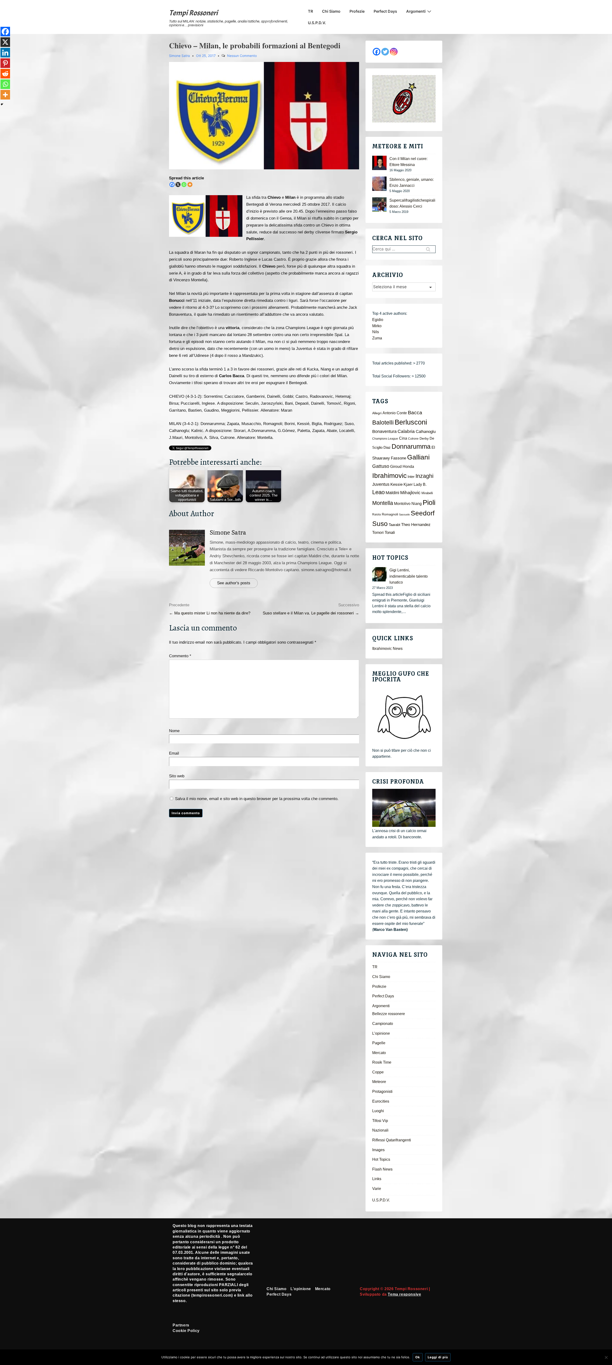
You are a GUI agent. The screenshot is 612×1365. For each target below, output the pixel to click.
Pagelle (378, 1043)
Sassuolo (404, 514)
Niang (416, 504)
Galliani (418, 457)
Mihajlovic (410, 492)
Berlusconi (411, 422)
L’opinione (381, 1033)
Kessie (396, 484)
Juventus (380, 484)
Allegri (377, 413)
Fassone (398, 458)
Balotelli (383, 422)
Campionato (382, 1024)
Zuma (377, 338)
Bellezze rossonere (388, 1014)
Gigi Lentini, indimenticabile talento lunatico (408, 576)
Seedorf (423, 513)
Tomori (378, 532)
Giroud (396, 466)
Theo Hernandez (416, 524)
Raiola (376, 514)
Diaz (387, 447)
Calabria (406, 431)
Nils (375, 332)
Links (376, 1179)
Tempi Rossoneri (193, 13)
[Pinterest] (5, 63)
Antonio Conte (394, 413)
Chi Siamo (331, 11)
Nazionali (380, 1130)
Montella (382, 503)
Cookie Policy (186, 1331)
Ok (417, 1357)
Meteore (379, 1082)
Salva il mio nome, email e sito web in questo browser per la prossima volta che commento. (257, 798)
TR (310, 11)
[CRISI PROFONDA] (404, 808)
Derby (424, 438)
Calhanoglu (426, 431)
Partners (181, 1325)
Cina (403, 438)
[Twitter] (385, 51)
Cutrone (413, 438)
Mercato (379, 1053)
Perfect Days (385, 11)
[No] (606, 1357)
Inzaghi (424, 476)
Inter (411, 477)
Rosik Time (381, 1062)
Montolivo (402, 503)
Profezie (357, 11)
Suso (380, 523)
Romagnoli (390, 514)
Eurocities (380, 1101)
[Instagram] (394, 51)
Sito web (176, 776)
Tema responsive (404, 1294)
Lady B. (420, 484)
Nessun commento (242, 56)
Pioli (429, 502)
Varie (376, 1189)
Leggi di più (438, 1357)
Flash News (382, 1169)
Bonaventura (384, 431)
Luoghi (378, 1111)
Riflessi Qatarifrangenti (391, 1140)
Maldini (392, 492)
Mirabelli (427, 493)
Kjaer (408, 484)
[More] (189, 184)
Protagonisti (382, 1091)
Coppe (378, 1072)
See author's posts (233, 583)
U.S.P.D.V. (317, 22)
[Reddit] (5, 73)
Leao (378, 492)
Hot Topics (381, 1159)
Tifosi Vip (380, 1121)
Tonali (390, 532)
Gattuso (380, 466)
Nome (174, 731)
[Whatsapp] (183, 184)
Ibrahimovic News (387, 649)
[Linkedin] (5, 52)
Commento (180, 656)
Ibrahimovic (389, 475)
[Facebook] (172, 184)
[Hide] (2, 104)
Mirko (377, 326)
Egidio (377, 320)
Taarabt (394, 525)
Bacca (415, 412)
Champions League (385, 438)
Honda (408, 466)
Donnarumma (411, 446)
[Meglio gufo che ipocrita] (404, 716)
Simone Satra (228, 532)
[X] (177, 184)
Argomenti (416, 11)
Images (378, 1150)
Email (174, 753)
